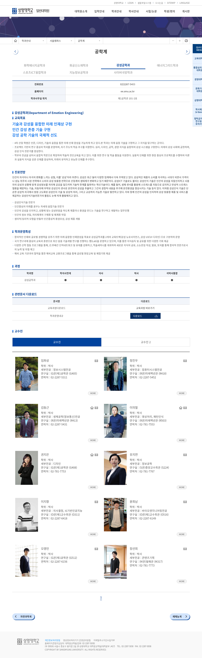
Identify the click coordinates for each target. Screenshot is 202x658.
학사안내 (134, 11)
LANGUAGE (185, 3)
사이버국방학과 (123, 72)
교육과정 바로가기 (145, 308)
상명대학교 (118, 3)
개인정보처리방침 (52, 640)
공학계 (81, 40)
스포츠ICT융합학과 (34, 72)
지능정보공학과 (79, 72)
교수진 (57, 342)
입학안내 (99, 11)
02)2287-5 (125, 84)
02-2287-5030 (88, 643)
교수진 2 (146, 342)
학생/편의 (169, 11)
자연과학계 (25, 616)
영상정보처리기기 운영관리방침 (77, 640)
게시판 (186, 11)
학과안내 (116, 11)
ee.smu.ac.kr (128, 91)
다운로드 (137, 316)
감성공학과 (123, 65)
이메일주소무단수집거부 (104, 640)
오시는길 (159, 3)
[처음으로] (15, 40)
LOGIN (131, 3)
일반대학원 (42, 10)
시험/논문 (151, 11)
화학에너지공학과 (34, 65)
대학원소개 (81, 11)
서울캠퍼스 (55, 40)
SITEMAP (171, 3)
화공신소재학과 (79, 65)
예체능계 (177, 616)
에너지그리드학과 (167, 65)
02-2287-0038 (145, 646)
